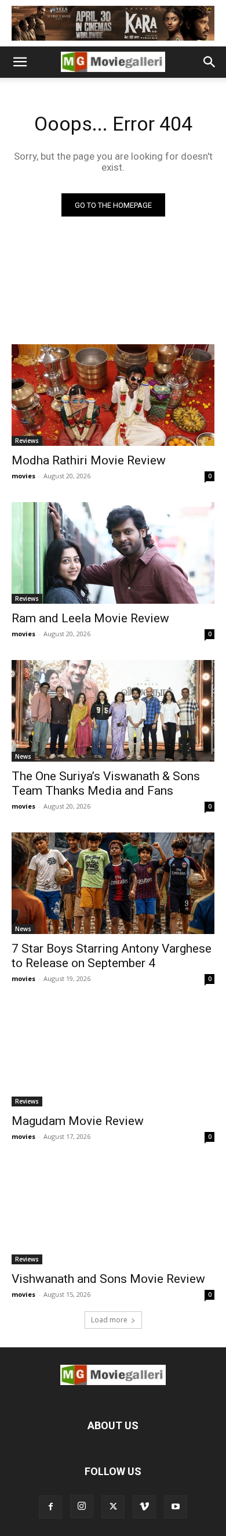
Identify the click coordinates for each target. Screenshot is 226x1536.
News (23, 756)
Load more (109, 1320)
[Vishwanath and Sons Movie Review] (113, 1213)
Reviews (27, 441)
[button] (19, 62)
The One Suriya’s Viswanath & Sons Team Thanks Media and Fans (106, 783)
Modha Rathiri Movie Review (89, 460)
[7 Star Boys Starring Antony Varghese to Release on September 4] (113, 883)
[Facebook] (50, 1507)
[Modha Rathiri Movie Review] (113, 395)
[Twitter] (113, 1507)
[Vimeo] (144, 1507)
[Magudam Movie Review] (113, 1055)
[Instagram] (81, 1506)
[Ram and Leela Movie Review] (113, 553)
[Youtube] (175, 1507)
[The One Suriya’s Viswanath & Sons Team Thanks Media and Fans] (113, 711)
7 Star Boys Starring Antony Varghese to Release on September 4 (112, 956)
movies (23, 475)
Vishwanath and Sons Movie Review (108, 1279)
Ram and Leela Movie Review (90, 618)
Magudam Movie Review (78, 1121)
